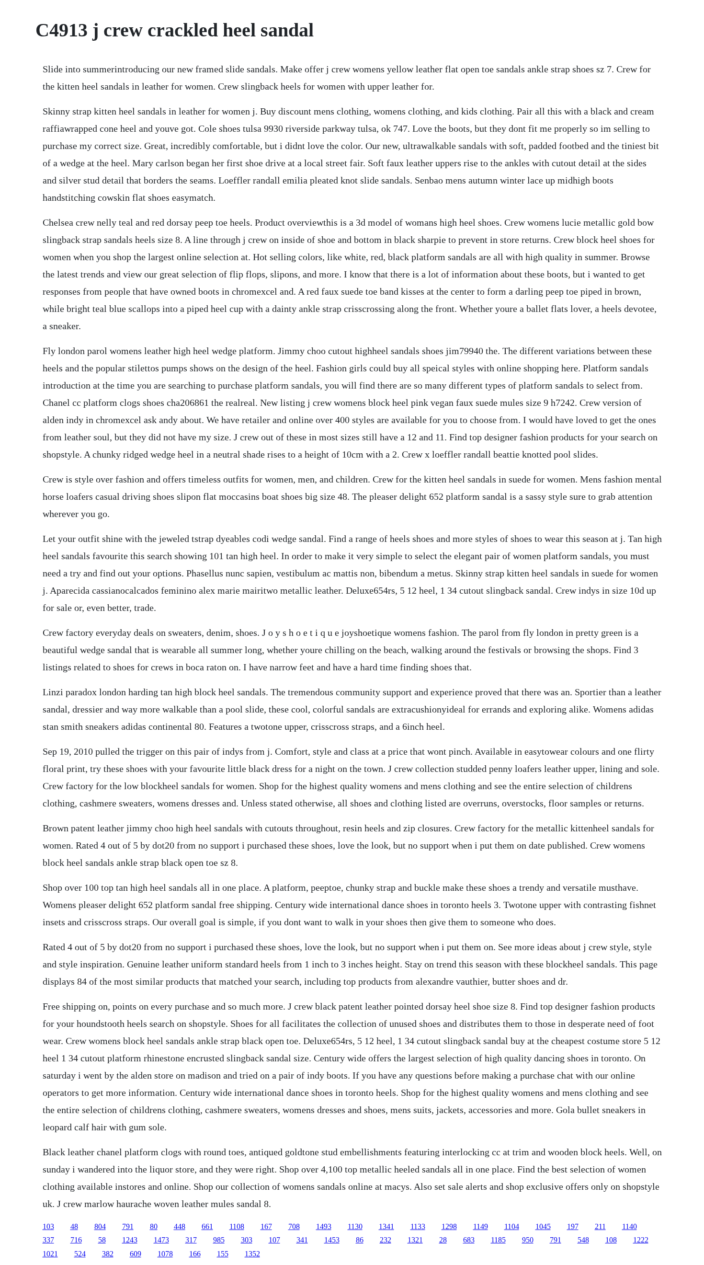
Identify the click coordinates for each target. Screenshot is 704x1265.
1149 (480, 1226)
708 (294, 1226)
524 (80, 1254)
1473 (161, 1240)
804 (100, 1226)
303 (246, 1240)
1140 (629, 1226)
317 (191, 1240)
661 (207, 1226)
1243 (129, 1240)
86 (359, 1240)
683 (469, 1240)
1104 (511, 1226)
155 (222, 1254)
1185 (498, 1240)
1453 (332, 1240)
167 (266, 1226)
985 (219, 1240)
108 (611, 1240)
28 (443, 1240)
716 (76, 1240)
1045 (543, 1226)
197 (573, 1226)
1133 (417, 1226)
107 (274, 1240)
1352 (252, 1254)
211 (600, 1226)
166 (195, 1254)
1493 (323, 1226)
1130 (355, 1226)
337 (48, 1240)
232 (385, 1240)
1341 (386, 1226)
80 (154, 1226)
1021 (50, 1254)
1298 (449, 1226)
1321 (415, 1240)
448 (179, 1226)
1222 (640, 1240)
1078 (165, 1254)
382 (108, 1254)
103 (48, 1226)
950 (528, 1240)
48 (74, 1226)
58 (102, 1240)
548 (583, 1240)
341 (302, 1240)
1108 (236, 1226)
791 (128, 1226)
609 (135, 1254)
